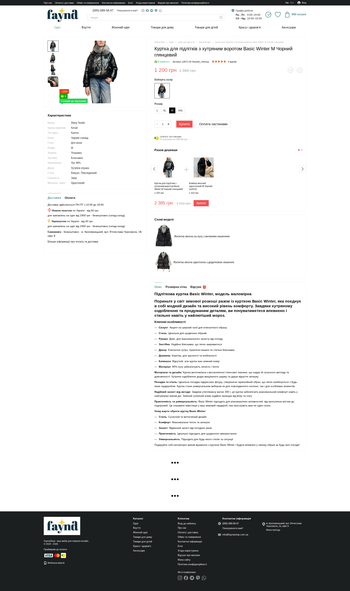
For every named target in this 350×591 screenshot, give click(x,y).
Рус (292, 3)
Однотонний (77, 183)
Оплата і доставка (64, 3)
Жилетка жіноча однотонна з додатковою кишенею (203, 262)
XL (164, 110)
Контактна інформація (113, 3)
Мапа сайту (184, 559)
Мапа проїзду (273, 530)
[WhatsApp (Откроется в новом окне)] (160, 10)
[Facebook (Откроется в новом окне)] (147, 10)
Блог (130, 3)
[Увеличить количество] (168, 124)
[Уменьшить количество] (157, 124)
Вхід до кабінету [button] (187, 523)
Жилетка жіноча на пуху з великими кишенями (201, 236)
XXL (180, 110)
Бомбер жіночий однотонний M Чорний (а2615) (200, 186)
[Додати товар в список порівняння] (290, 70)
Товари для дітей (206, 27)
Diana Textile (78, 122)
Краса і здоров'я (250, 27)
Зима (74, 178)
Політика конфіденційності (195, 3)
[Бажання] (278, 14)
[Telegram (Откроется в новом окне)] (151, 10)
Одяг (57, 27)
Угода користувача (145, 3)
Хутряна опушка (80, 168)
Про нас (48, 3)
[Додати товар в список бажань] (299, 70)
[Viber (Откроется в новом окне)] (156, 10)
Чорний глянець (80, 137)
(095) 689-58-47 (103, 10)
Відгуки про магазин (168, 3)
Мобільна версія (56, 563)
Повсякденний (89, 172)
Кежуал (75, 172)
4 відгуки (232, 62)
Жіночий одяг (121, 27)
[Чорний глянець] (162, 90)
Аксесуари (289, 27)
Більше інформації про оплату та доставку (73, 241)
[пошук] (221, 17)
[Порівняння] (268, 14)
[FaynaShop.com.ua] (62, 525)
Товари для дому (162, 27)
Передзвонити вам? (127, 10)
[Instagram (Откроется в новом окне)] (142, 10)
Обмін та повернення (88, 3)
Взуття (86, 27)
